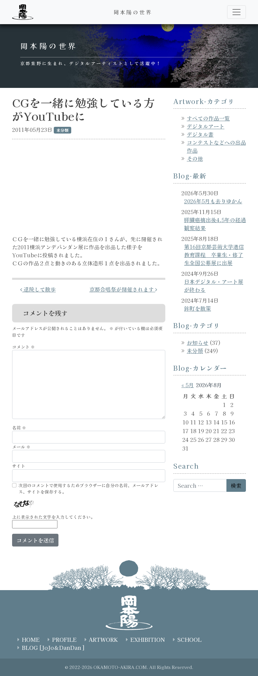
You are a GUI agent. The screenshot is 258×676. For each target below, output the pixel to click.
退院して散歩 (39, 289)
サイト (18, 466)
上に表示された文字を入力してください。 (53, 517)
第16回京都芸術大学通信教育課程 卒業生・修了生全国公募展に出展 (214, 255)
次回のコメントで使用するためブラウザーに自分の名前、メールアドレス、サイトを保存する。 (88, 488)
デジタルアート (205, 126)
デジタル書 (200, 134)
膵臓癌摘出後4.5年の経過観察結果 (215, 224)
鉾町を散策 (197, 308)
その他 (195, 158)
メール (21, 447)
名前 (19, 427)
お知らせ (197, 343)
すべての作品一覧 (208, 118)
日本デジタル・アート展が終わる (213, 285)
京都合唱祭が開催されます (122, 289)
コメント (23, 347)
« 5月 (187, 385)
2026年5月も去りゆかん (213, 201)
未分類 (195, 351)
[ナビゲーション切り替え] (236, 12)
